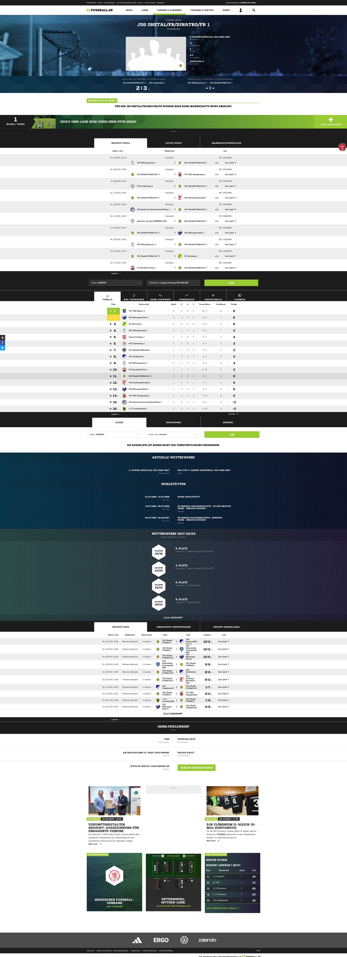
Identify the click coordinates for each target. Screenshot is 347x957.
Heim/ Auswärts (160, 299)
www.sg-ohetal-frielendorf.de (149, 766)
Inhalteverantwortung (150, 950)
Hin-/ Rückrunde (134, 299)
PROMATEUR (91, 3)
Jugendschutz (135, 950)
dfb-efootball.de (110, 3)
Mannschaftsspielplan (226, 143)
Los (231, 283)
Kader (119, 422)
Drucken (232, 414)
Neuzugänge (173, 422)
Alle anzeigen (172, 618)
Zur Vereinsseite (173, 29)
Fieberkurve (187, 299)
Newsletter (160, 3)
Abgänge (228, 422)
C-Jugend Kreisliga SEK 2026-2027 (210, 37)
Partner (140, 3)
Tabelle (107, 299)
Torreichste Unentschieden (174, 627)
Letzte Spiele (173, 143)
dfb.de (100, 3)
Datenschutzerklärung (104, 950)
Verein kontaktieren (196, 767)
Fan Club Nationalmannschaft (126, 3)
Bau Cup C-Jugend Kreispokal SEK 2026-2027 (204, 470)
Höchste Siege (120, 627)
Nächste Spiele (120, 143)
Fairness (239, 299)
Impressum (90, 950)
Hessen (178, 20)
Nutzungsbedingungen (121, 950)
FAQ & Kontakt (150, 3)
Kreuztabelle (213, 299)
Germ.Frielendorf (173, 726)
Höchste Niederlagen (226, 627)
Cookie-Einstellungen (166, 950)
